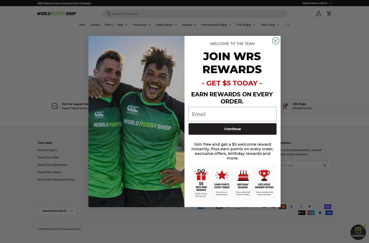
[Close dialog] (275, 40)
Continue (232, 128)
